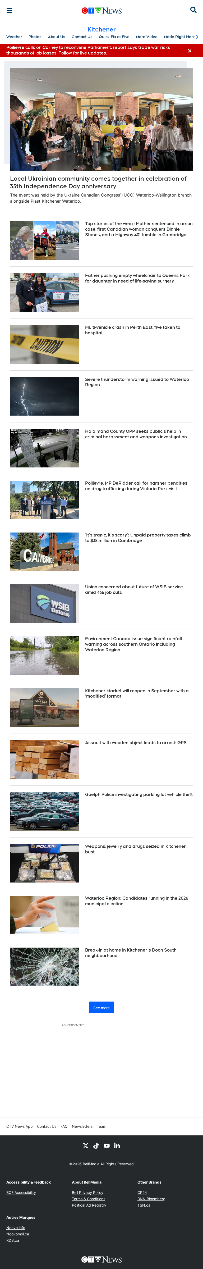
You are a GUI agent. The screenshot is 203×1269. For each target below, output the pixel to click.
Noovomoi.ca (17, 1234)
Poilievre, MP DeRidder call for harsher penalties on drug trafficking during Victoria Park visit (136, 486)
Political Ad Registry (89, 1205)
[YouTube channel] (107, 1145)
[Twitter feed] (85, 1145)
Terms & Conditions (88, 1199)
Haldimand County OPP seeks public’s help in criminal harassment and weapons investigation (136, 434)
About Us (56, 37)
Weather (14, 37)
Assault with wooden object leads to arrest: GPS (136, 742)
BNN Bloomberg (151, 1199)
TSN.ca (143, 1205)
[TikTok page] (96, 1145)
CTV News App (19, 1126)
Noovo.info (15, 1227)
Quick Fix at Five (114, 37)
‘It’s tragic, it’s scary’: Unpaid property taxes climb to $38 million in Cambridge (138, 538)
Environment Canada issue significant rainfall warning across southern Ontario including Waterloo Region (133, 644)
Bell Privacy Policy (87, 1192)
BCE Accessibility (21, 1192)
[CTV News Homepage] (102, 10)
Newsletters (82, 1126)
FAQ (64, 1126)
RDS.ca (12, 1240)
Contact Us (82, 37)
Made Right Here (179, 37)
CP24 (142, 1192)
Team (101, 1126)
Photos (35, 37)
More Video (147, 37)
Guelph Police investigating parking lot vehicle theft (139, 794)
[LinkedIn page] (117, 1145)
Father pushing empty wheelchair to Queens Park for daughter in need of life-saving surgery (137, 278)
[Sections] (9, 10)
